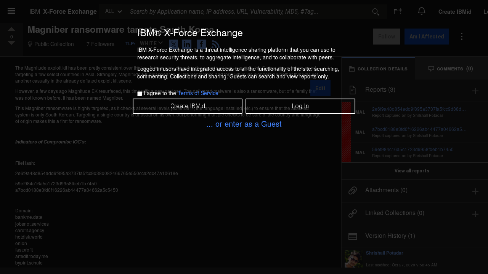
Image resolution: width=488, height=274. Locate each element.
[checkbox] (139, 93)
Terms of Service (198, 93)
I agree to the (181, 93)
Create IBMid (187, 106)
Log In (300, 106)
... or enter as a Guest (244, 123)
